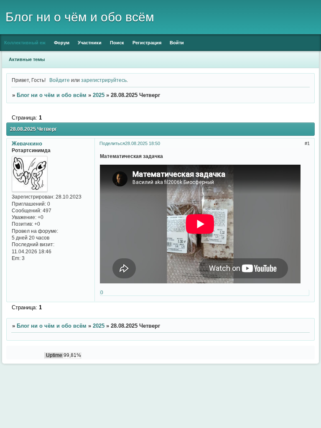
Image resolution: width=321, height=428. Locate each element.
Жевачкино (27, 143)
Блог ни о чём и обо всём (52, 95)
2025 (98, 95)
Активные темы (27, 59)
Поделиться (112, 143)
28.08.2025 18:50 (142, 143)
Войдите (59, 80)
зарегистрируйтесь (104, 80)
